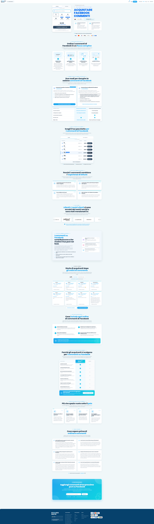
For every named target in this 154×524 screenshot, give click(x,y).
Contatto (82, 518)
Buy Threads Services (68, 515)
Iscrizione (134, 1)
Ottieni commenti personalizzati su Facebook (89, 104)
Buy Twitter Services (68, 519)
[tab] (69, 137)
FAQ (148, 1)
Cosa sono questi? (62, 8)
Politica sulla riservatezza (84, 515)
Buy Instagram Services (68, 514)
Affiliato (82, 514)
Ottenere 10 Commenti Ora (62, 27)
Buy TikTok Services (68, 518)
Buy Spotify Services (68, 523)
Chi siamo (76, 515)
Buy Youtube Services (68, 520)
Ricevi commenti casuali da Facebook (64, 104)
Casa (75, 514)
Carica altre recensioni (71, 307)
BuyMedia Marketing (3, 2)
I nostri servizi (10, 1)
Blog (146, 1)
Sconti (75, 519)
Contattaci (151, 1)
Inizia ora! (84, 494)
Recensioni (141, 1)
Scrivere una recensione (83, 307)
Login (131, 1)
